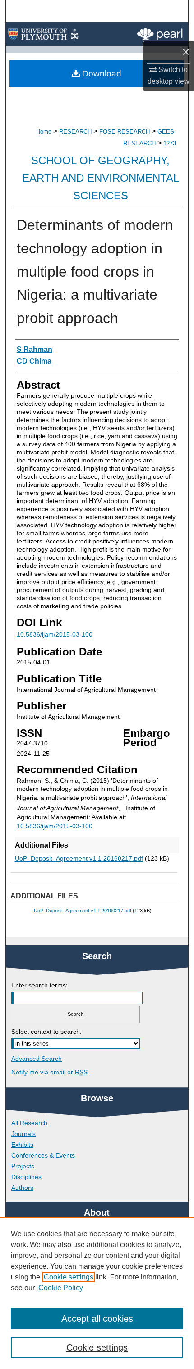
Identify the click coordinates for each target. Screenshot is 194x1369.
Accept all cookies (97, 1319)
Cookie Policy (60, 1288)
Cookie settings (68, 1277)
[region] (97, 1293)
